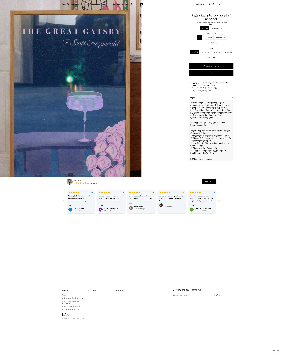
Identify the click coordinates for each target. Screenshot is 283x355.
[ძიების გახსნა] (209, 4)
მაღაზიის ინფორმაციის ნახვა (202, 91)
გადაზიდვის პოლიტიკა (70, 309)
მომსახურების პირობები (71, 306)
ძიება (64, 295)
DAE (68, 318)
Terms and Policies (78, 318)
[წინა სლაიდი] (2, 88)
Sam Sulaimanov (111, 208)
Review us (209, 181)
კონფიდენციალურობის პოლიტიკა (70, 302)
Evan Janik (138, 207)
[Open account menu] (213, 4)
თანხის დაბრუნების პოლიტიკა (73, 298)
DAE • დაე (77, 180)
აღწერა (192, 98)
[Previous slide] (64, 200)
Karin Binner (79, 208)
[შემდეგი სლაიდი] (140, 88)
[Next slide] (219, 200)
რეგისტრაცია (216, 295)
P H (166, 204)
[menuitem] (133, 4)
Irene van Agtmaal (203, 208)
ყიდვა (211, 73)
